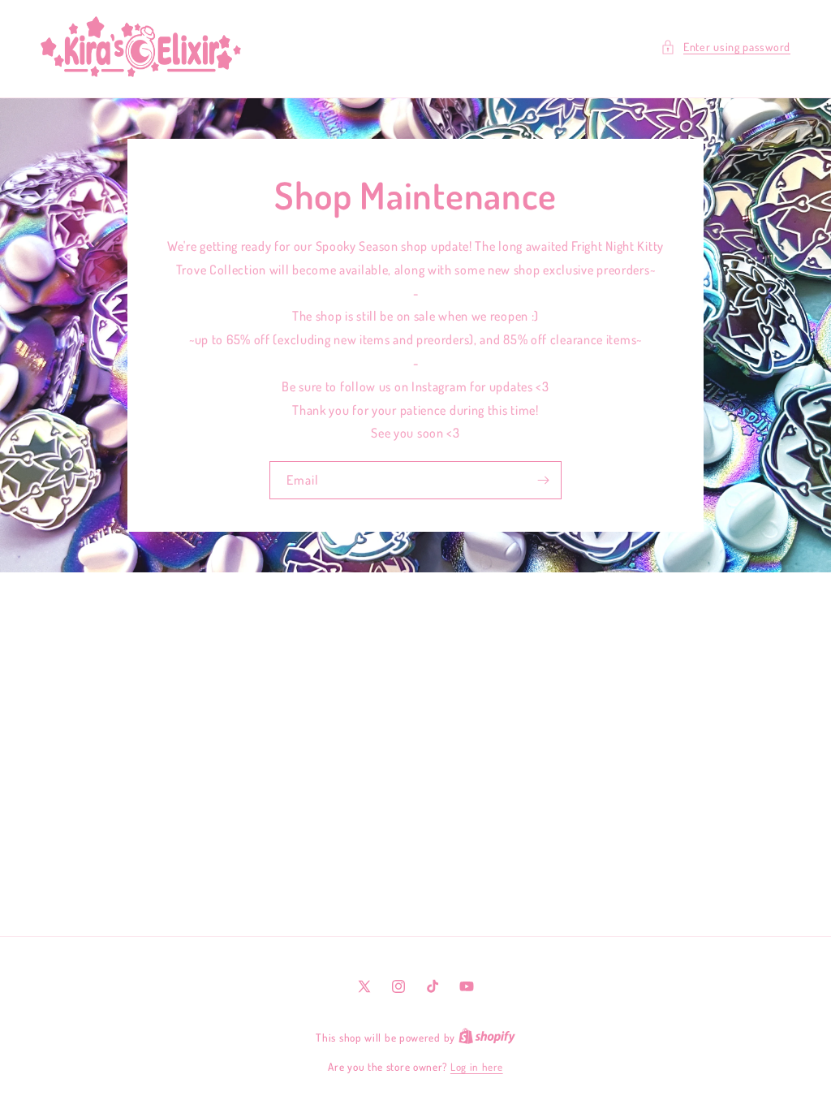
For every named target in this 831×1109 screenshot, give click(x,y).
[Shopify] (487, 1037)
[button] (725, 47)
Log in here (476, 1066)
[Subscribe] (543, 480)
